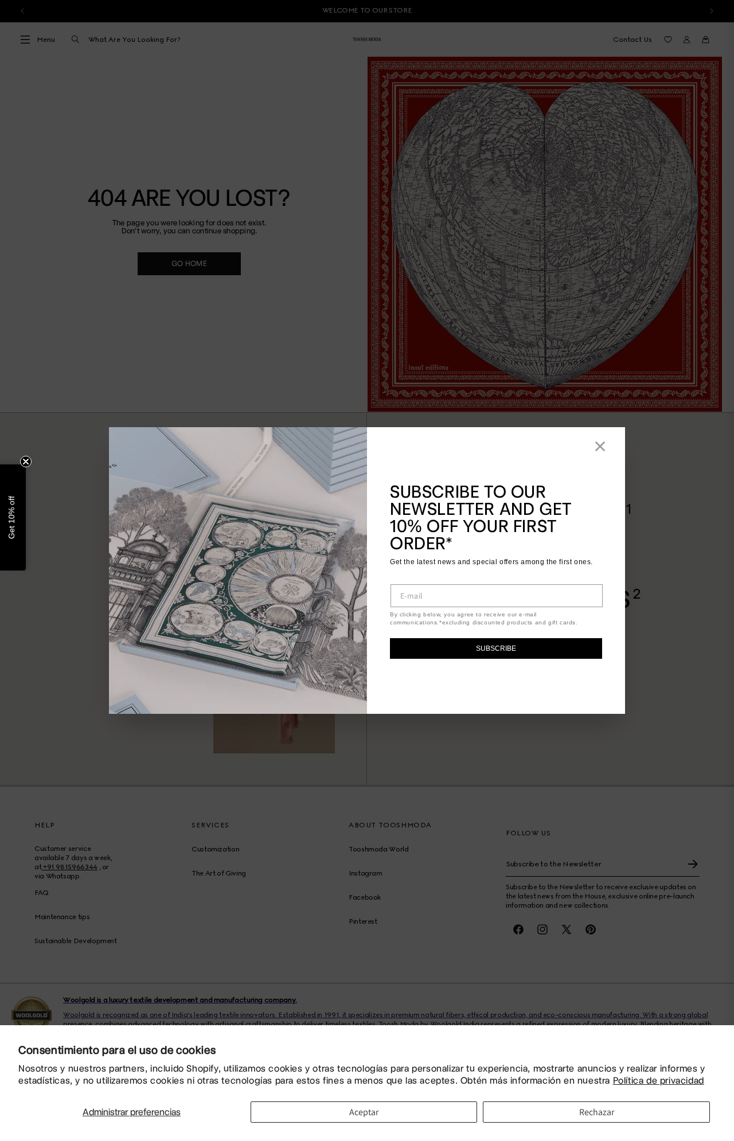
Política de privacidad (658, 1080)
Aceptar (363, 1112)
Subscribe (496, 648)
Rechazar (596, 1112)
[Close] (600, 446)
